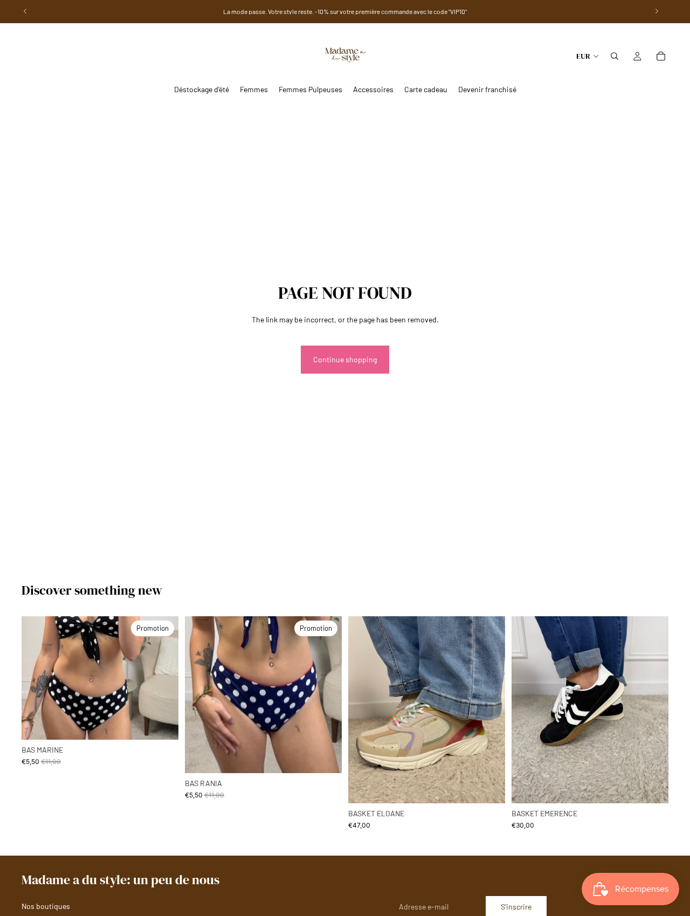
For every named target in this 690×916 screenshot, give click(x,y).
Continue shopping (345, 359)
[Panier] (661, 56)
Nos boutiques (46, 906)
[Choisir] (161, 723)
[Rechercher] (614, 56)
